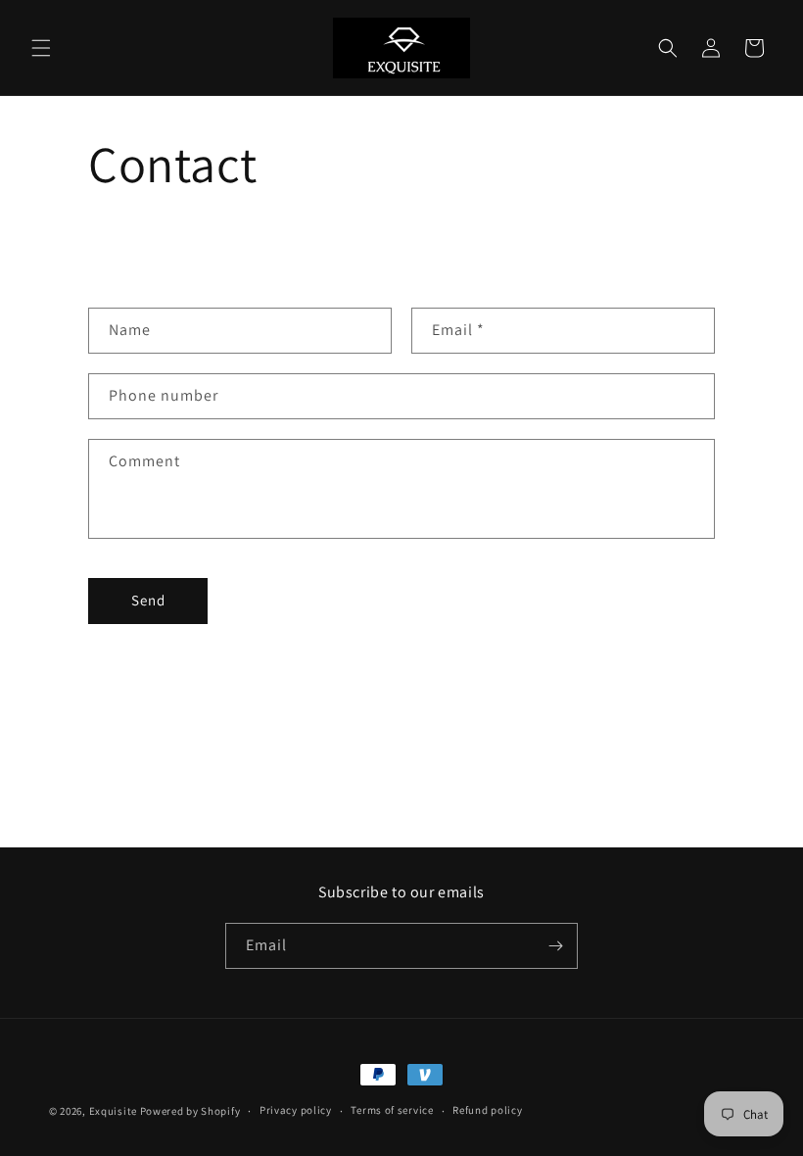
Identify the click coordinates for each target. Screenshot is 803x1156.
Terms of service (392, 1110)
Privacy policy (296, 1110)
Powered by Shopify (190, 1111)
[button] (41, 48)
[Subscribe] (555, 946)
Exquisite (113, 1111)
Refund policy (487, 1110)
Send (148, 600)
